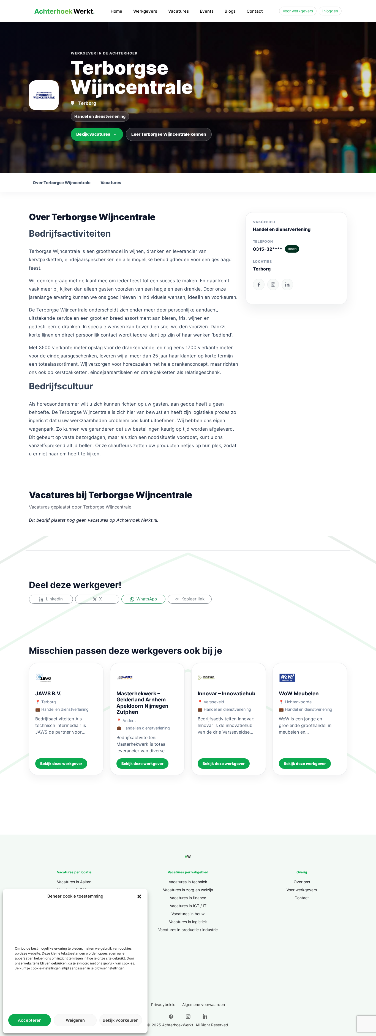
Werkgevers (145, 11)
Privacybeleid (163, 1004)
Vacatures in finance (188, 897)
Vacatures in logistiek (188, 921)
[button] (139, 896)
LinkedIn (54, 599)
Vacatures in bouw (188, 913)
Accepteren (30, 1020)
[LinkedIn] (287, 284)
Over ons (302, 881)
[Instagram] (273, 284)
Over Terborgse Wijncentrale (62, 182)
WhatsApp (147, 599)
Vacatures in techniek (188, 881)
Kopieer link (193, 599)
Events (207, 11)
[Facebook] (259, 284)
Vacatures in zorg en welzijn (188, 889)
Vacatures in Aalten (74, 881)
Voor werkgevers (298, 11)
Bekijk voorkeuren (120, 1020)
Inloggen (330, 11)
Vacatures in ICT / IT (188, 905)
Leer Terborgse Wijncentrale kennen (168, 134)
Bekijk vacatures (93, 134)
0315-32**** (275, 249)
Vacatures (178, 11)
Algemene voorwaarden (203, 1004)
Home (116, 11)
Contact (255, 11)
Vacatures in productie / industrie (188, 929)
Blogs (230, 11)
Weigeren (75, 1020)
